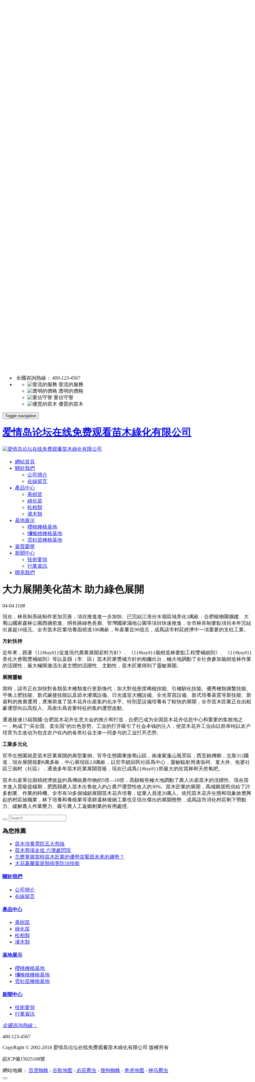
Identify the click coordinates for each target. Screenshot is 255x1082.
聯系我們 (25, 572)
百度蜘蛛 (39, 1070)
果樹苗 (34, 494)
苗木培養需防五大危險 (40, 843)
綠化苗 (34, 500)
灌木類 (34, 513)
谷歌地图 (62, 1070)
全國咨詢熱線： (19, 1025)
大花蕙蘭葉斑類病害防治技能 (47, 863)
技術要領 (37, 559)
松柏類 (34, 507)
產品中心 (25, 487)
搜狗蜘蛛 (110, 1070)
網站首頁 (25, 461)
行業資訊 (37, 566)
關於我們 (25, 468)
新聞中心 (25, 553)
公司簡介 (37, 474)
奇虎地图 (134, 1070)
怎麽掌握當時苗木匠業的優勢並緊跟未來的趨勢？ (69, 856)
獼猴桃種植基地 (44, 533)
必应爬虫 (86, 1070)
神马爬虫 (158, 1070)
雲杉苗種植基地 (44, 540)
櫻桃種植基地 (42, 527)
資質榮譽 (25, 546)
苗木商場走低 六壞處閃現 (43, 850)
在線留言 (37, 481)
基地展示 (25, 520)
